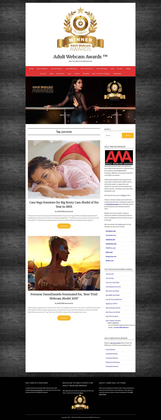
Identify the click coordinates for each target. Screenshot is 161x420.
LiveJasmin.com (111, 235)
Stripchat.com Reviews (113, 362)
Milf (69, 74)
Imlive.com (109, 252)
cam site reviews (115, 343)
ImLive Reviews (110, 349)
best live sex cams (112, 204)
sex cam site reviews (37, 390)
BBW (51, 74)
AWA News (117, 74)
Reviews (86, 74)
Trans (128, 68)
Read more (64, 226)
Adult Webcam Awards (65, 211)
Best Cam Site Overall (101, 74)
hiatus (124, 195)
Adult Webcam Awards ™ (80, 57)
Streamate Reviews (112, 354)
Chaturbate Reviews (112, 366)
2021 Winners (42, 68)
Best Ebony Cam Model (113, 312)
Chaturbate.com (111, 243)
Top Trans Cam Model (112, 282)
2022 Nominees (56, 68)
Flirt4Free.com (110, 248)
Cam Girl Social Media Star (114, 299)
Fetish (120, 68)
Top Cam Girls (102, 68)
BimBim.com (110, 260)
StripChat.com (110, 239)
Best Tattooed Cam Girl (113, 308)
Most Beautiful (86, 68)
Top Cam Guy (110, 278)
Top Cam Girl (110, 274)
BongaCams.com (111, 256)
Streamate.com (111, 231)
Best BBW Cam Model (112, 295)
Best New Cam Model (112, 291)
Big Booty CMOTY (111, 303)
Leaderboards (71, 68)
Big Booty (60, 74)
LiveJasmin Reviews (112, 358)
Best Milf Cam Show (112, 316)
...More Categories (113, 323)
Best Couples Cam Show (113, 320)
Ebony (76, 74)
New (112, 68)
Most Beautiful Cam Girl (113, 287)
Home (31, 68)
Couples (43, 74)
